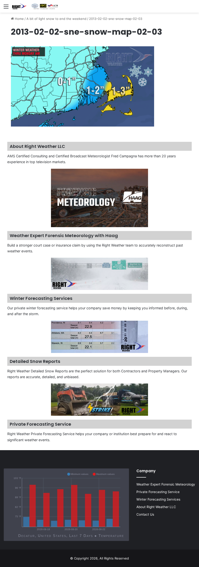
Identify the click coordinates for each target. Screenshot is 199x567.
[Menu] (6, 8)
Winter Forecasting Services (158, 499)
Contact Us (145, 514)
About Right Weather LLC (156, 507)
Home (19, 19)
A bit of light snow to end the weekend (56, 19)
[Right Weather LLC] (35, 6)
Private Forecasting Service (158, 492)
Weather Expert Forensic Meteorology (165, 484)
